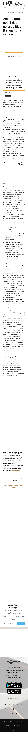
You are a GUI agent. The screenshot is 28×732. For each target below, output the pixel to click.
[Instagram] (17, 704)
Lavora (16, 721)
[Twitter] (13, 381)
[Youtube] (16, 713)
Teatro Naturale (6, 12)
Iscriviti (21, 623)
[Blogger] (5, 704)
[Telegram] (13, 709)
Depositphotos (16, 698)
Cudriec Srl (19, 725)
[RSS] (9, 709)
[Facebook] (9, 381)
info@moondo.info (15, 730)
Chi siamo (14, 723)
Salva (18, 381)
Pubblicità (12, 721)
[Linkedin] (25, 381)
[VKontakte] (11, 713)
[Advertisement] (14, 547)
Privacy (21, 721)
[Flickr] (13, 704)
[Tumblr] (17, 709)
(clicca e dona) (16, 470)
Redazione (6, 721)
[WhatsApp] (22, 381)
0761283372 (15, 728)
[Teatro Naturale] (14, 67)
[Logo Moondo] (14, 3)
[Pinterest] (5, 709)
